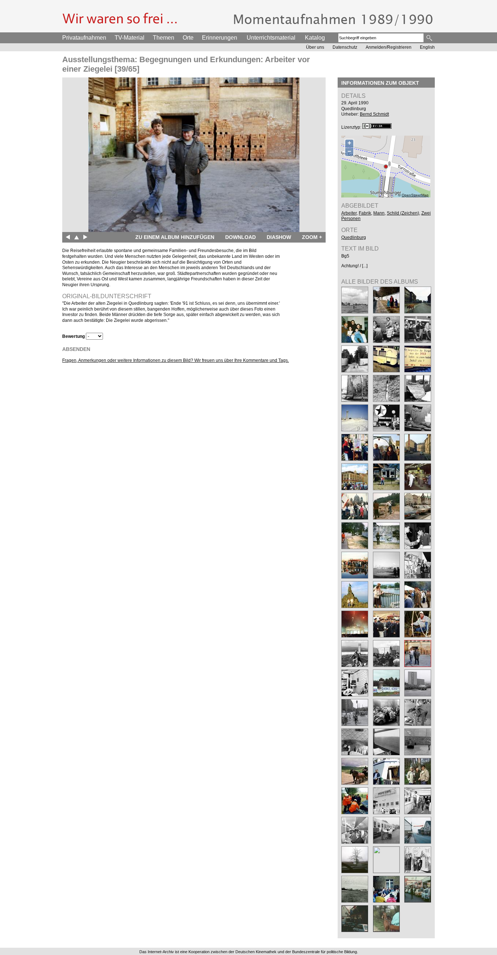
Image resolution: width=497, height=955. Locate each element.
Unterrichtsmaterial (271, 38)
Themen (163, 38)
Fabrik (365, 213)
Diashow (279, 237)
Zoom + (312, 237)
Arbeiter (349, 213)
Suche (430, 37)
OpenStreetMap (415, 195)
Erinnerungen (219, 38)
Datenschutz (345, 47)
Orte (188, 38)
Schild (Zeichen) (403, 213)
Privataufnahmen (84, 38)
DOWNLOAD (240, 237)
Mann (379, 213)
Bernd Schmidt (374, 114)
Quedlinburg (353, 237)
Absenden (76, 349)
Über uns (315, 47)
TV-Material (129, 38)
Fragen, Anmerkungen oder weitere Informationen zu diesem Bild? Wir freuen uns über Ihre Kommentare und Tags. (175, 360)
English (427, 47)
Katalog (315, 38)
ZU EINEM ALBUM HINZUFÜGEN (174, 237)
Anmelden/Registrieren (388, 47)
